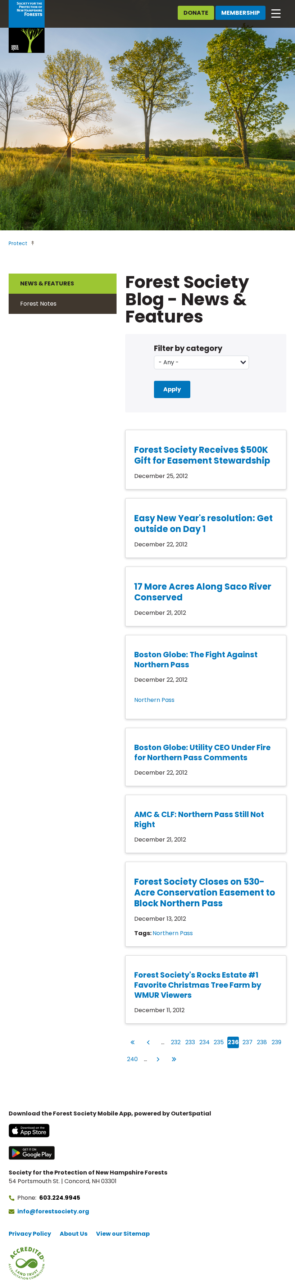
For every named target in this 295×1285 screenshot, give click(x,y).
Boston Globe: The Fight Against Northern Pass (196, 659)
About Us (73, 1234)
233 (190, 1042)
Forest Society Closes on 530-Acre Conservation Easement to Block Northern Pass (204, 892)
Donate (195, 13)
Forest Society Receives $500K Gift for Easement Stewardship (202, 455)
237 (247, 1042)
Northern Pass (154, 700)
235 (218, 1042)
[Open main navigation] (276, 13)
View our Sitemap (123, 1234)
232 (176, 1042)
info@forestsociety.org (53, 1211)
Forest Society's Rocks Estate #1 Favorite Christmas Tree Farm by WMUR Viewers (197, 985)
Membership (240, 13)
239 (276, 1042)
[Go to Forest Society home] (27, 26)
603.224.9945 (59, 1198)
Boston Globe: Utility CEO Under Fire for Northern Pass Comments (202, 752)
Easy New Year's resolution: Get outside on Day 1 (203, 523)
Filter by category (188, 348)
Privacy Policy (30, 1234)
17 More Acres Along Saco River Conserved (202, 592)
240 (132, 1059)
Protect (18, 243)
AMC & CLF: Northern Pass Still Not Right (199, 819)
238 (262, 1042)
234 (204, 1042)
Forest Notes (38, 303)
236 (233, 1042)
